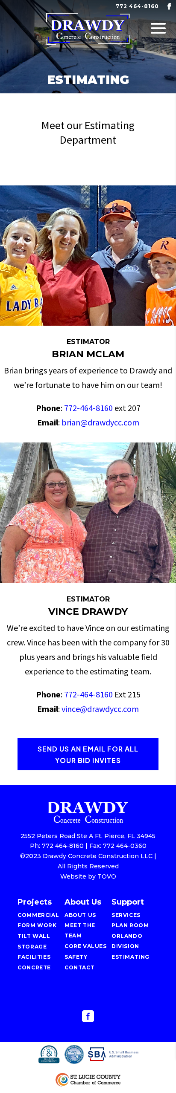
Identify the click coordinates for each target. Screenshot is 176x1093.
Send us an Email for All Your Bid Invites (88, 754)
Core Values (86, 946)
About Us (80, 915)
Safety (76, 957)
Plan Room (130, 925)
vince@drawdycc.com (100, 708)
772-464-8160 (88, 407)
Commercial (38, 915)
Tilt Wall (34, 936)
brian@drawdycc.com (100, 422)
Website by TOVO (88, 876)
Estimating (130, 957)
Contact (79, 967)
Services (126, 915)
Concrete (34, 967)
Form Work (37, 925)
